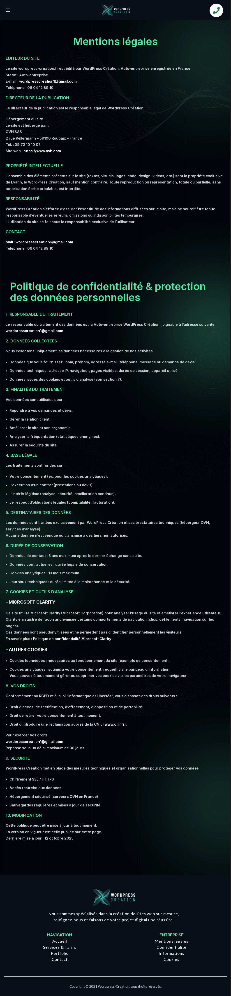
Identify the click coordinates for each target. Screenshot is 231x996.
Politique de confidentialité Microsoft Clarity (72, 638)
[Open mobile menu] (8, 10)
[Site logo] (115, 9)
